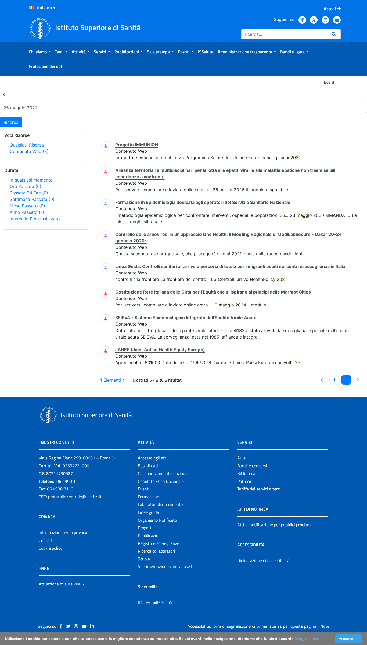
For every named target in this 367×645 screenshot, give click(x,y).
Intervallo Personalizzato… (36, 218)
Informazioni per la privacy (63, 532)
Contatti (46, 540)
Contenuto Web (29, 151)
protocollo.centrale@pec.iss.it (75, 496)
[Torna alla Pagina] (4, 94)
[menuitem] (40, 51)
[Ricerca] (334, 34)
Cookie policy (50, 548)
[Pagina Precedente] (322, 380)
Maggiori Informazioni (313, 638)
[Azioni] (31, 8)
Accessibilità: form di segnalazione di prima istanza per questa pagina (252, 626)
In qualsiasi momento (31, 180)
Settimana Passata (32, 199)
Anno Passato (27, 212)
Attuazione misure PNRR (61, 584)
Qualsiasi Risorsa (27, 145)
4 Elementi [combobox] (110, 380)
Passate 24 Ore (29, 193)
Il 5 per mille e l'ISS (155, 602)
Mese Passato (27, 205)
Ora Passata (25, 186)
